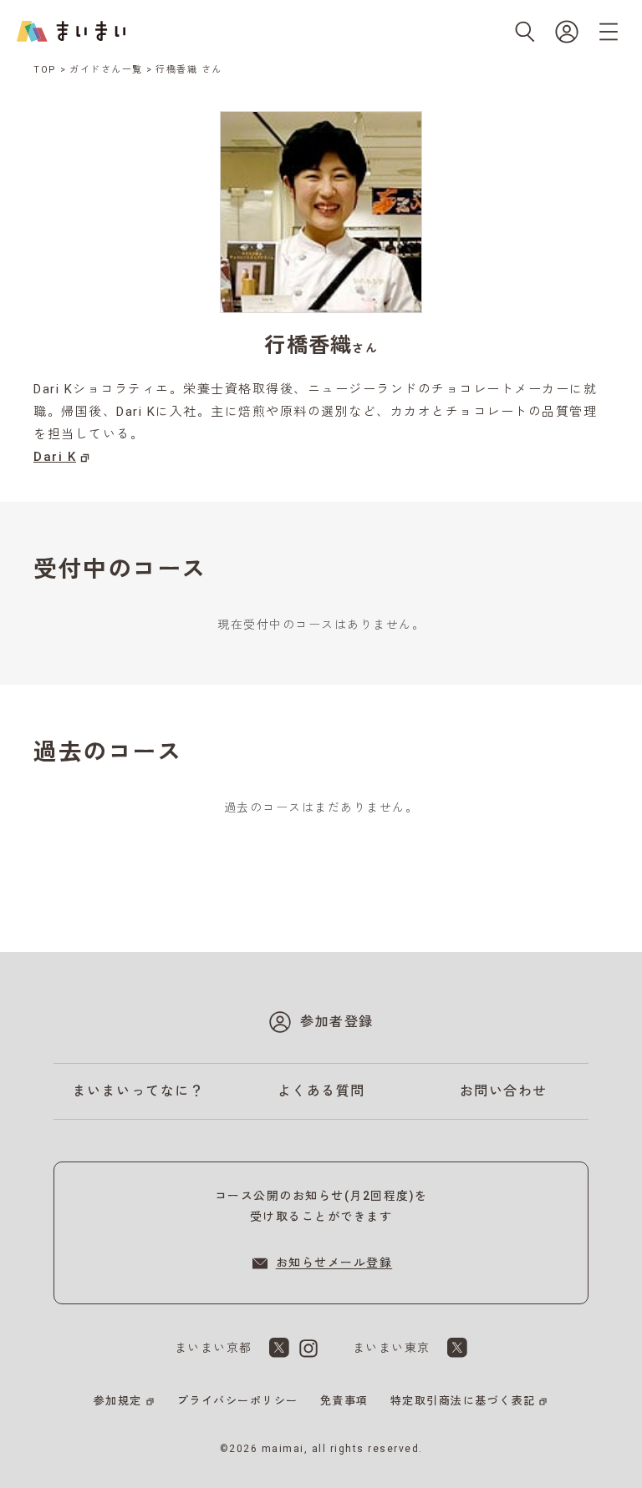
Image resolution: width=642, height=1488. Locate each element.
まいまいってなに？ (139, 1091)
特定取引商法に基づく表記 (463, 1400)
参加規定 (118, 1400)
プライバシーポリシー (237, 1400)
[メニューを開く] (608, 31)
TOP (45, 69)
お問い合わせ (504, 1091)
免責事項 (344, 1400)
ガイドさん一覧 (106, 69)
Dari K (54, 456)
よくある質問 (321, 1091)
